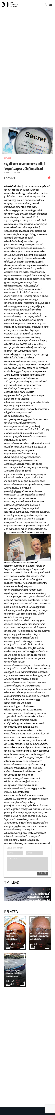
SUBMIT (42, 873)
